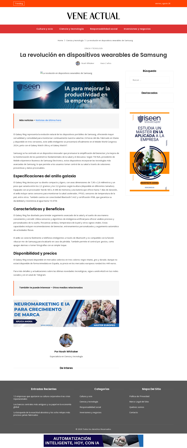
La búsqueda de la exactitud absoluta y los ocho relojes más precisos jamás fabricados (41, 413)
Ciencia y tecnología (93, 48)
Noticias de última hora (48, 120)
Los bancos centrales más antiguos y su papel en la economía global (42, 405)
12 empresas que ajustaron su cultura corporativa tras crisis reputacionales (41, 397)
